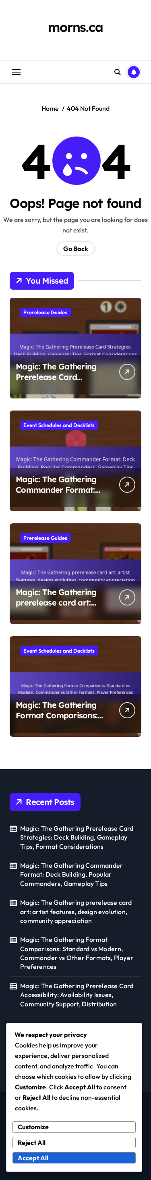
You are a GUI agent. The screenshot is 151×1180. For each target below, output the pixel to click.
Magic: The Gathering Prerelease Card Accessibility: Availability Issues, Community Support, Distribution (76, 995)
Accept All (33, 1158)
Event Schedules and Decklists (59, 425)
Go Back (75, 249)
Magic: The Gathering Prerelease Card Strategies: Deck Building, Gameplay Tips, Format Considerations (76, 837)
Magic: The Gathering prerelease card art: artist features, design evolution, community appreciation (76, 911)
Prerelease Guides (45, 312)
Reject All (32, 1143)
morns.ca (75, 27)
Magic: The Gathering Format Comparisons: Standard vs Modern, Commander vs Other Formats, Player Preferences (76, 953)
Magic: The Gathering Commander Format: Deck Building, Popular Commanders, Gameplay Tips (71, 874)
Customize (33, 1127)
